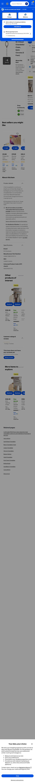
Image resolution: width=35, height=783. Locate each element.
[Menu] (2, 3)
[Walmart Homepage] (7, 3)
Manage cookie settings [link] (17, 780)
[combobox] (19, 3)
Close (17, 776)
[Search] (26, 3)
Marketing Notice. (24, 767)
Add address (17, 26)
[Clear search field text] (24, 3)
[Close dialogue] (32, 744)
